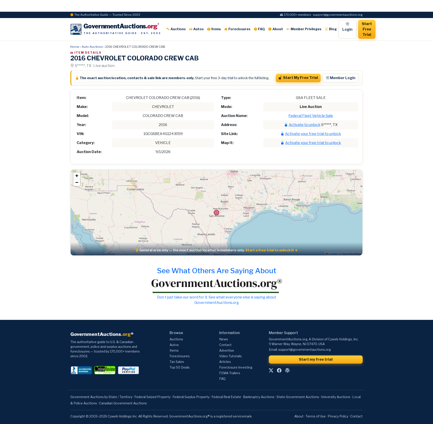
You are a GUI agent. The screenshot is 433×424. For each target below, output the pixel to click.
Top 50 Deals (180, 367)
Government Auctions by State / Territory (101, 397)
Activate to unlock (304, 125)
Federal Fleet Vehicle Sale (310, 116)
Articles (225, 362)
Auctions (178, 29)
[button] (76, 175)
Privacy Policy (338, 416)
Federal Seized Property (152, 397)
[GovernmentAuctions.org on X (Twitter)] (271, 370)
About (277, 29)
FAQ (261, 29)
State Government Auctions (297, 397)
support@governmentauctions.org (304, 349)
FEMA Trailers (229, 373)
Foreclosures (239, 29)
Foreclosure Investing (235, 367)
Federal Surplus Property (191, 397)
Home (74, 46)
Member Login (342, 78)
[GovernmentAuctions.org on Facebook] (279, 370)
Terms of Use (316, 416)
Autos (198, 29)
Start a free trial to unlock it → (271, 250)
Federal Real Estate (226, 397)
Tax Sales (177, 362)
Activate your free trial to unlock (313, 134)
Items (216, 29)
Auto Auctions (92, 46)
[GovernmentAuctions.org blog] (287, 370)
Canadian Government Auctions (123, 403)
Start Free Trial (367, 29)
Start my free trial (316, 359)
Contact (225, 345)
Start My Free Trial (300, 78)
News (223, 339)
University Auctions (335, 397)
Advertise (226, 350)
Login (347, 29)
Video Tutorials (230, 356)
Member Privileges (306, 29)
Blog (333, 29)
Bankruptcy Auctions (258, 397)
